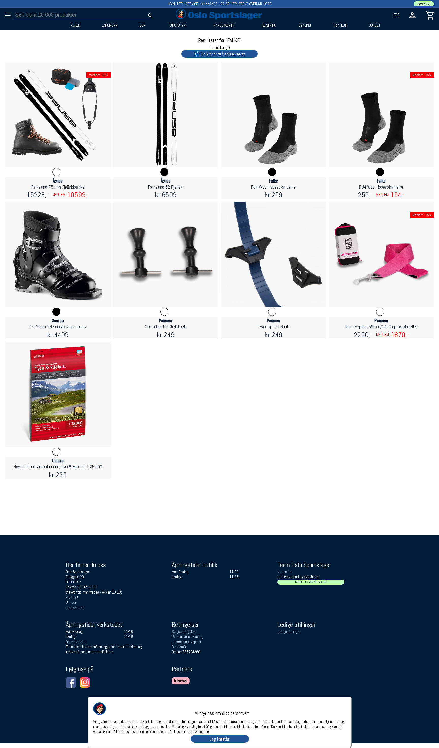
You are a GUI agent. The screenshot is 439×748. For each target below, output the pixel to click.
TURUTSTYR (176, 25)
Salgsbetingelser (184, 631)
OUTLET (374, 25)
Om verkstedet (77, 641)
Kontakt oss (75, 607)
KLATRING (269, 25)
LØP (142, 25)
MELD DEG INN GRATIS (311, 582)
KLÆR (75, 25)
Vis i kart (72, 597)
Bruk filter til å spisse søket (222, 54)
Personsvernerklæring (187, 636)
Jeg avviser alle (198, 731)
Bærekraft (179, 646)
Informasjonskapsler (186, 641)
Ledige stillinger (288, 631)
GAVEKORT (424, 3)
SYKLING (305, 25)
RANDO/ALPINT (224, 25)
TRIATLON (340, 25)
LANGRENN (109, 25)
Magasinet (285, 571)
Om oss (71, 602)
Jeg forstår (219, 739)
